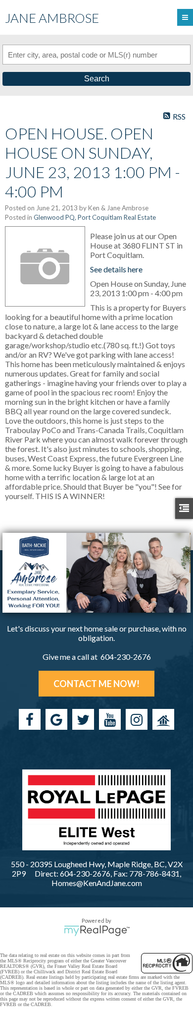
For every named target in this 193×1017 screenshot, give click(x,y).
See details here (116, 269)
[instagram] (136, 719)
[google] (56, 719)
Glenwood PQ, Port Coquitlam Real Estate (95, 217)
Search (96, 78)
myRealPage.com (96, 931)
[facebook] (30, 719)
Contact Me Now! (96, 683)
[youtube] (110, 719)
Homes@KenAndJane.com (96, 883)
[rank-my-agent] (163, 719)
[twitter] (83, 719)
